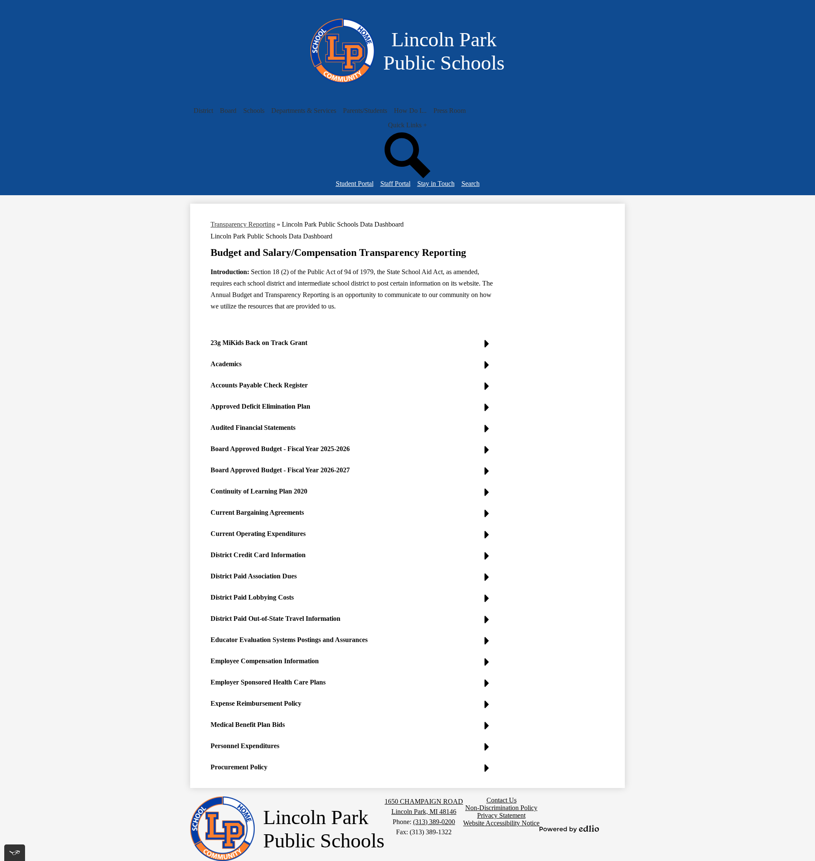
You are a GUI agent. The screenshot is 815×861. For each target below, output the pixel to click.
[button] (203, 111)
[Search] (407, 175)
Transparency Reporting (243, 224)
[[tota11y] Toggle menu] (14, 852)
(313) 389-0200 (434, 821)
